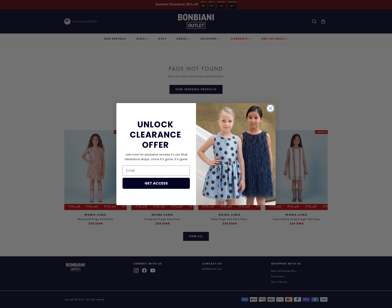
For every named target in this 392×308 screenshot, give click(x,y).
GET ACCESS (156, 183)
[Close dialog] (270, 108)
